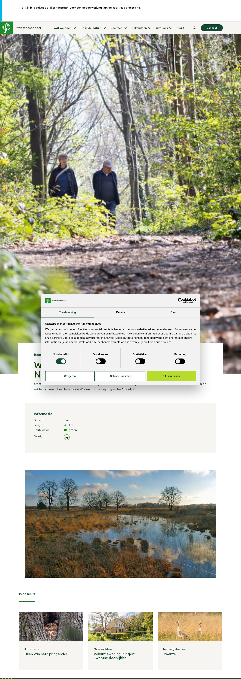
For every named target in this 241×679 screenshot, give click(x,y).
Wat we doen (62, 28)
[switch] (101, 361)
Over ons (162, 28)
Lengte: (39, 425)
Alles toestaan (171, 375)
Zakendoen (139, 28)
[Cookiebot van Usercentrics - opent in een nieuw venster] (180, 300)
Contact (211, 27)
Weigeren (70, 375)
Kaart (180, 28)
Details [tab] (120, 312)
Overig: (38, 436)
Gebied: (39, 420)
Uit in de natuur (90, 28)
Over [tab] (173, 312)
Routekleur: (41, 430)
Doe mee (116, 28)
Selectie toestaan (120, 375)
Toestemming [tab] (67, 312)
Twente (69, 420)
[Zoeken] (194, 28)
